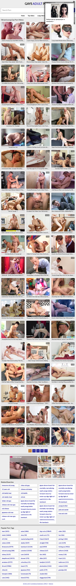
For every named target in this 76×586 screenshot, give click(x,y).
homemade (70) (26, 574)
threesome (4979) (7, 547)
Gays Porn (38, 3)
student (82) (43, 574)
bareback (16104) (26, 547)
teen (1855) (5, 531)
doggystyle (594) (45, 577)
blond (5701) (25, 577)
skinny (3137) (6, 554)
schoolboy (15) (25, 562)
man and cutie (63, 513)
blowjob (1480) (7, 574)
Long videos (41, 15)
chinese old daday (26, 489)
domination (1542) (45, 566)
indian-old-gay (6, 501)
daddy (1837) (25, 543)
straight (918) (44, 543)
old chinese (5, 508)
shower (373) (25, 558)
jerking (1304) (63, 539)
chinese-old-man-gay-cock (9, 517)
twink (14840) (6, 535)
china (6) (4, 570)
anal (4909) (43, 547)
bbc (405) (43, 554)
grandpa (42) (63, 570)
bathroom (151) (64, 562)
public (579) (43, 570)
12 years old (6, 489)
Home (23, 15)
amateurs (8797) (7, 562)
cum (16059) (25, 554)
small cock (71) (44, 535)
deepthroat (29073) (8, 558)
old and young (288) (8, 550)
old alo (23, 497)
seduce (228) (6, 543)
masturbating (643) (27, 539)
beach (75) (24, 566)
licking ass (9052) (64, 547)
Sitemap (51, 583)
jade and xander (63, 509)
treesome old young (8, 485)
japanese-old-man (7, 512)
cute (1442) (5, 577)
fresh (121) (62, 558)
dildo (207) (43, 558)
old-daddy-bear (7, 497)
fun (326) (61, 535)
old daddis (24, 493)
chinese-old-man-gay (8, 505)
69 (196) (4, 539)
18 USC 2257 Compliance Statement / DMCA (35, 583)
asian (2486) (25, 531)
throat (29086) (6, 566)
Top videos (31, 15)
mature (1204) (63, 566)
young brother (63, 506)
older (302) (62, 531)
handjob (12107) (45, 562)
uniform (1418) (63, 550)
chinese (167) (44, 550)
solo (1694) (62, 543)
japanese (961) (25, 570)
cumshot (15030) (26, 550)
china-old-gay (25, 485)
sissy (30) (24, 535)
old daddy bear (6, 493)
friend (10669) (44, 539)
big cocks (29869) (45, 531)
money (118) (63, 554)
